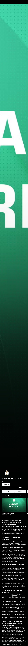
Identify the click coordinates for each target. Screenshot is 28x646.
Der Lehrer (14, 594)
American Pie (20, 614)
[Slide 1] (20, 487)
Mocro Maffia (4, 596)
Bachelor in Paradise (16, 643)
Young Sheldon (13, 596)
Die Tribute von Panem (12, 614)
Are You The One (16, 640)
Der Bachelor (14, 631)
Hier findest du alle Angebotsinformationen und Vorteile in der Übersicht (14, 586)
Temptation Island (8, 640)
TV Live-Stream (8, 527)
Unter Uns (4, 604)
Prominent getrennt (7, 643)
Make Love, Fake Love (10, 635)
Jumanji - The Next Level (7, 615)
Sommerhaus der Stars (14, 641)
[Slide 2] (21, 487)
